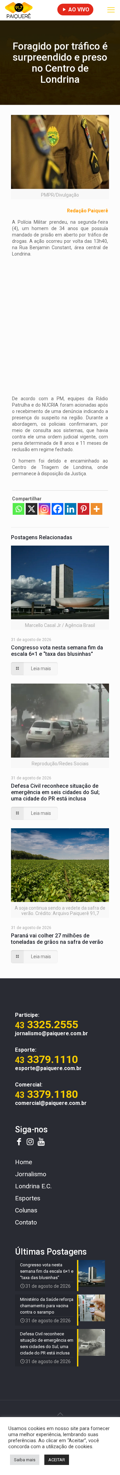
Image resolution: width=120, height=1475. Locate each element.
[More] (96, 509)
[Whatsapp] (18, 509)
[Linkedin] (70, 509)
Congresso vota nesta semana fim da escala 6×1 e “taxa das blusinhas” (57, 650)
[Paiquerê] (19, 10)
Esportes (27, 1198)
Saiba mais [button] (24, 1459)
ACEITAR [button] (56, 1459)
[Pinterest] (83, 509)
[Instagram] (44, 509)
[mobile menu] (111, 10)
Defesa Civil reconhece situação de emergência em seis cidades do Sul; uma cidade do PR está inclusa (55, 792)
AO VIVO (78, 9)
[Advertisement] (60, 322)
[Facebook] (57, 509)
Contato (26, 1222)
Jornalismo (30, 1174)
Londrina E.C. (33, 1186)
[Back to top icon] (60, 1414)
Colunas (26, 1210)
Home (23, 1162)
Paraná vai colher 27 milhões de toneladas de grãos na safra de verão (57, 938)
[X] (31, 509)
